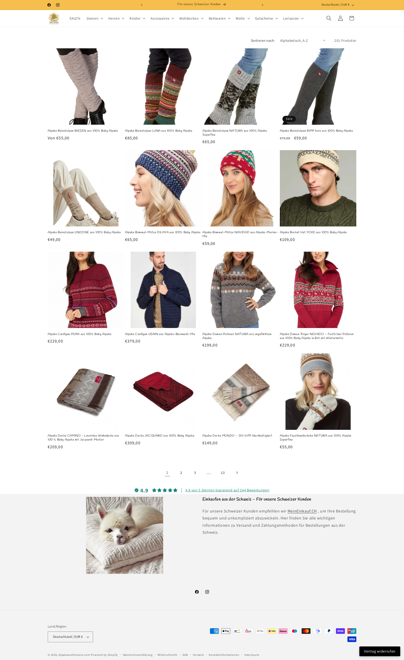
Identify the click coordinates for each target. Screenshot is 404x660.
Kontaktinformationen (224, 654)
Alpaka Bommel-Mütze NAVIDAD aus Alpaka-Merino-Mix (240, 234)
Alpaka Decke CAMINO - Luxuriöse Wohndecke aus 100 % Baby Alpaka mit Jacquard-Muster (83, 438)
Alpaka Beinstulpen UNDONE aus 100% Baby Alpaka (84, 232)
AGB (185, 654)
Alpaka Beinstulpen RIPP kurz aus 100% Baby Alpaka (316, 131)
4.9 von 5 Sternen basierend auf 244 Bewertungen (227, 490)
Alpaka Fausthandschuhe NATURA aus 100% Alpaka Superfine (315, 438)
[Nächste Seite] (236, 472)
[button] (94, 18)
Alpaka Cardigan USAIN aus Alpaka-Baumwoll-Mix (160, 334)
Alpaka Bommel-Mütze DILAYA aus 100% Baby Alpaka (162, 232)
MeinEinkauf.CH (302, 511)
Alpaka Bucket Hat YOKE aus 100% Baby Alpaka (313, 232)
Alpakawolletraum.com (74, 654)
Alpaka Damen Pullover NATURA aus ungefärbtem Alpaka (236, 336)
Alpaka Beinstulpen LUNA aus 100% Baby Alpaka (158, 131)
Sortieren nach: (263, 40)
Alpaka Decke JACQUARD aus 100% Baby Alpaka (159, 436)
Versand (198, 654)
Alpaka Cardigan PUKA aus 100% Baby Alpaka (80, 334)
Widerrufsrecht (167, 654)
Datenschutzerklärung (138, 654)
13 (223, 472)
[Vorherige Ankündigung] (142, 5)
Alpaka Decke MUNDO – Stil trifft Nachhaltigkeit (237, 436)
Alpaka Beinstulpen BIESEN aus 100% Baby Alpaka (83, 131)
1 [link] (167, 472)
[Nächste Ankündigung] (262, 5)
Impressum (251, 654)
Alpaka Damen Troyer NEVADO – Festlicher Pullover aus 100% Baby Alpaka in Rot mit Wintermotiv (317, 336)
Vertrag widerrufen (380, 651)
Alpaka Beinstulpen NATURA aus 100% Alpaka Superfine (234, 133)
